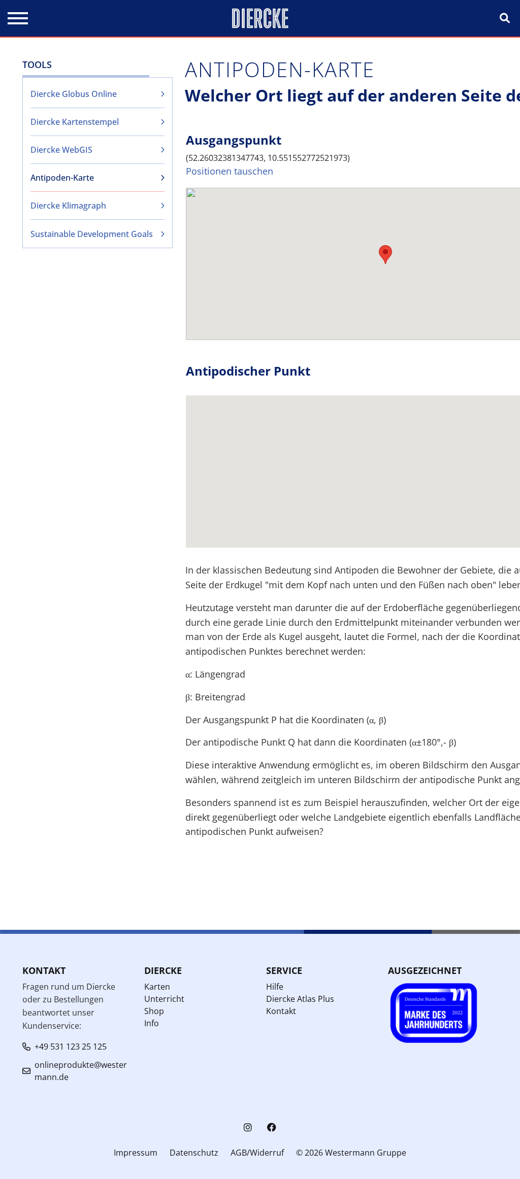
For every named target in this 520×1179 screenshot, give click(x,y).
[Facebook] (271, 1127)
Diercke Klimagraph (68, 205)
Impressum (135, 1152)
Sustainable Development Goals (91, 234)
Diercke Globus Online (73, 93)
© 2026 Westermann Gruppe (351, 1152)
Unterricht (164, 998)
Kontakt (281, 1011)
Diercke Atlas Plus (300, 998)
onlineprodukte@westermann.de (81, 1071)
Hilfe (274, 986)
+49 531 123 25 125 (71, 1046)
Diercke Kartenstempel (74, 121)
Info (151, 1023)
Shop (154, 1011)
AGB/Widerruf (257, 1152)
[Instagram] (248, 1127)
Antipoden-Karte (62, 177)
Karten (157, 986)
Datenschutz (194, 1152)
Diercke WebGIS (61, 149)
